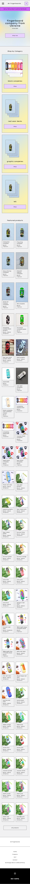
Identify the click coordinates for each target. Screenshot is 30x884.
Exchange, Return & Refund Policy (15, 862)
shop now (15, 35)
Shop (15, 86)
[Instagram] (15, 873)
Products (15, 854)
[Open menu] (3, 4)
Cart (15, 857)
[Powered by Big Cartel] (15, 878)
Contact (15, 859)
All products (15, 827)
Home (15, 851)
